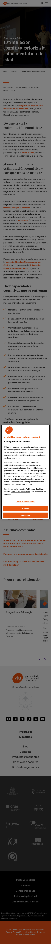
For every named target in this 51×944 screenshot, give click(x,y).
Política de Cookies (34, 489)
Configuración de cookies (25, 502)
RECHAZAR (25, 515)
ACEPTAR (25, 508)
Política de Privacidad (20, 492)
